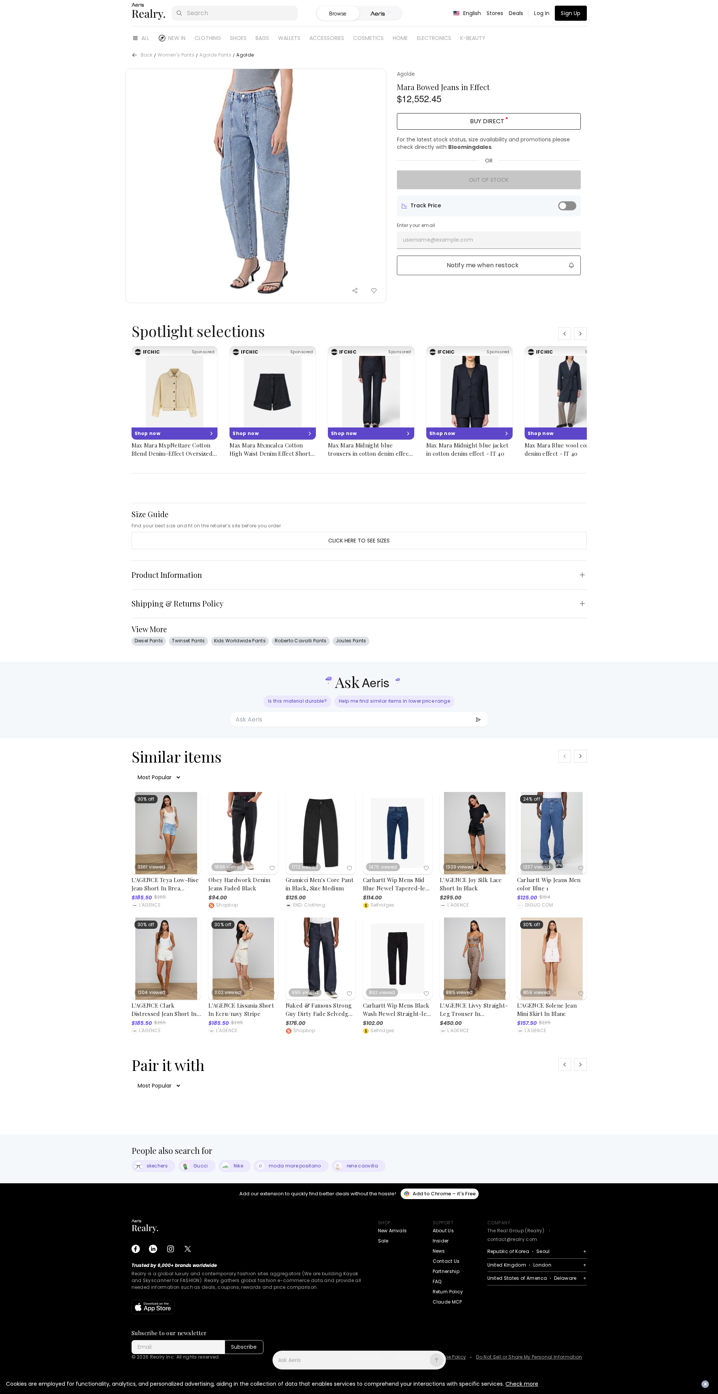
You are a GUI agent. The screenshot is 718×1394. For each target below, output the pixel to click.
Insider (441, 1241)
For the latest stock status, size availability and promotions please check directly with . (483, 143)
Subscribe (244, 1347)
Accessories (326, 38)
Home (400, 38)
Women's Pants (176, 55)
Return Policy (448, 1291)
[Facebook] (136, 1249)
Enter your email (416, 225)
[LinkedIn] (153, 1249)
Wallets (289, 38)
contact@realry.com (512, 1239)
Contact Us (446, 1261)
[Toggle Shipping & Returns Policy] (582, 603)
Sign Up (570, 13)
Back (147, 55)
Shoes (238, 38)
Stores (495, 13)
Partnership (446, 1271)
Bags (262, 38)
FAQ (437, 1281)
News (439, 1251)
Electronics (434, 38)
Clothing (207, 38)
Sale (383, 1241)
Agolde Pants (215, 55)
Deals (516, 13)
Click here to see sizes (359, 540)
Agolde (406, 74)
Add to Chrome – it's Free (444, 1193)
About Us (443, 1230)
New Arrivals (392, 1230)
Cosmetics (368, 38)
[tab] (380, 13)
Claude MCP (447, 1302)
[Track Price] (567, 205)
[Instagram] (170, 1249)
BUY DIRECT (487, 121)
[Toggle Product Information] (582, 574)
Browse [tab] (337, 13)
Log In (542, 13)
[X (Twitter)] (188, 1249)
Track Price (425, 205)
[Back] (135, 55)
